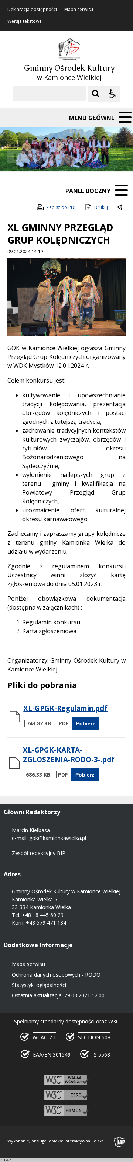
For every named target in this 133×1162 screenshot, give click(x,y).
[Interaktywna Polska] (120, 1142)
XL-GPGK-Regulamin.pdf (65, 708)
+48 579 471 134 (46, 922)
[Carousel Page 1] (72, 156)
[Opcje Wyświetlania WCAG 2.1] (112, 94)
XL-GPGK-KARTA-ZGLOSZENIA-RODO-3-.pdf (69, 754)
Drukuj (101, 207)
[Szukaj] (96, 94)
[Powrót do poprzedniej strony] (120, 207)
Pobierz (85, 723)
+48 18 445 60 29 (43, 914)
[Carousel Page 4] (93, 156)
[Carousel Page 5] (100, 156)
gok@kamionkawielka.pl (57, 837)
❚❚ (15, 156)
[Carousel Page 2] (79, 156)
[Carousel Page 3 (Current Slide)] (86, 156)
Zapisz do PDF (61, 207)
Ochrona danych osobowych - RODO (56, 974)
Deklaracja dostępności (32, 9)
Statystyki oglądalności (39, 984)
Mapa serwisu (78, 9)
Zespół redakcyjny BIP (38, 852)
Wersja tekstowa (24, 21)
